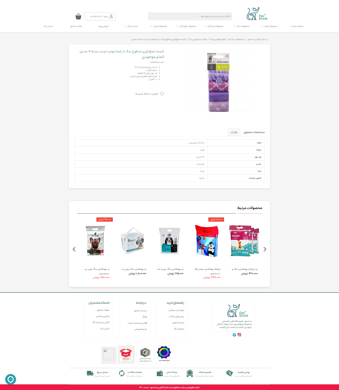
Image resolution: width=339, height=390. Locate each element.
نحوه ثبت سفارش (176, 310)
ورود (105, 16)
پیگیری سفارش (102, 316)
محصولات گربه (270, 26)
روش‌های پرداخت (176, 316)
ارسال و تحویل (178, 322)
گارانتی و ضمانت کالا (101, 322)
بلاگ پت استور (76, 26)
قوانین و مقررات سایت (137, 322)
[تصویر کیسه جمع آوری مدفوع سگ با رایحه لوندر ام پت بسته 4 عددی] (218, 83)
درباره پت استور (140, 310)
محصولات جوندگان (187, 26)
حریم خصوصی (140, 329)
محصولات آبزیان (160, 26)
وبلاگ (144, 316)
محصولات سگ (243, 26)
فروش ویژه (103, 26)
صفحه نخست (297, 26)
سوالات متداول (103, 310)
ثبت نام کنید (95, 16)
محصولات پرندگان (215, 26)
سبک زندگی (132, 26)
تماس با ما (48, 26)
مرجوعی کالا (179, 328)
